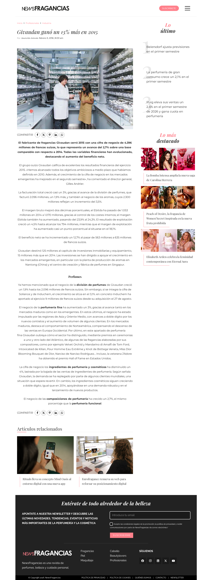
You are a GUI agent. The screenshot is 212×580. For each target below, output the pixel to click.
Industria (46, 23)
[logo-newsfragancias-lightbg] (45, 8)
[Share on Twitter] (43, 135)
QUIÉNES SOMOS (143, 578)
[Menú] (187, 8)
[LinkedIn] (158, 560)
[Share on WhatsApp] (62, 135)
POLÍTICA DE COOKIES (120, 578)
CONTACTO (161, 578)
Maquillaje (87, 560)
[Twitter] (165, 560)
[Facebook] (142, 560)
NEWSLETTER (177, 578)
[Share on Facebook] (37, 135)
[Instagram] (150, 560)
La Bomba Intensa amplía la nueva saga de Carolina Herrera (170, 177)
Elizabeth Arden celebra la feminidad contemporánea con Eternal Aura (169, 259)
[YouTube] (173, 560)
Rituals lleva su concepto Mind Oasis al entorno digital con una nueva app (47, 481)
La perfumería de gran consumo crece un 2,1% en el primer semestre (167, 76)
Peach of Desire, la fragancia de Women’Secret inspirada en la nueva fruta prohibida (169, 218)
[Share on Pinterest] (49, 135)
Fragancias (87, 551)
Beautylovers (118, 555)
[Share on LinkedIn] (55, 135)
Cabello (114, 551)
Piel (83, 555)
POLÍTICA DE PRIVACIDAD (93, 578)
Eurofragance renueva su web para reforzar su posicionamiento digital (104, 481)
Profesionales (32, 23)
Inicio (20, 23)
